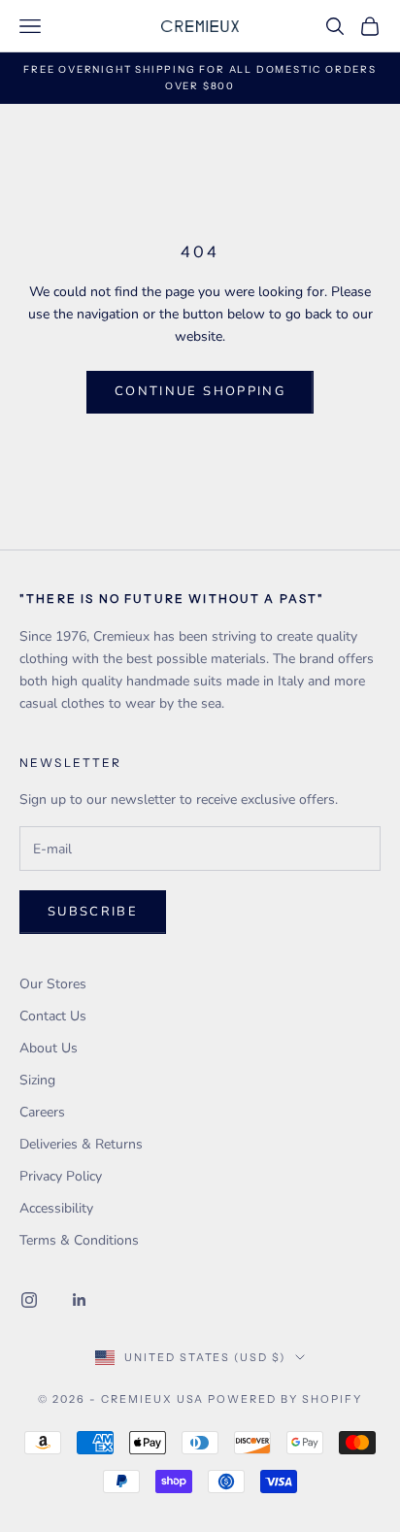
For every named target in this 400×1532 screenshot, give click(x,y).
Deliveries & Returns (81, 1144)
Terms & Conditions (79, 1240)
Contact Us (52, 1016)
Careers (42, 1112)
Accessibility (56, 1208)
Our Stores (52, 984)
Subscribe (93, 911)
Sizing (37, 1080)
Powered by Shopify (285, 1399)
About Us (48, 1048)
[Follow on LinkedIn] (79, 1300)
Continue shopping (200, 391)
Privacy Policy (60, 1176)
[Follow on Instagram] (29, 1300)
